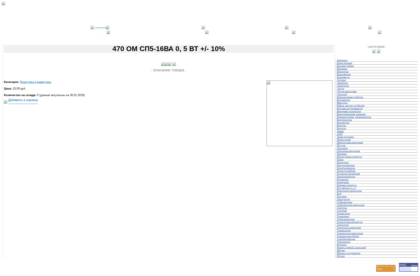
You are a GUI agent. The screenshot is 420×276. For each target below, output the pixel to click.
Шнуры (341, 250)
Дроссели (342, 94)
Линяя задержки (345, 137)
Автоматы (342, 60)
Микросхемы (344, 139)
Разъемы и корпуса (347, 185)
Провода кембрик (346, 171)
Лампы (340, 131)
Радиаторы (342, 179)
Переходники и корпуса (349, 156)
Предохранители (346, 165)
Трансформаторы (346, 239)
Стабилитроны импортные (351, 205)
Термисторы (343, 213)
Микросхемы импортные (350, 142)
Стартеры (342, 208)
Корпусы (341, 128)
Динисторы (343, 86)
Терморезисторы (346, 219)
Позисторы (342, 162)
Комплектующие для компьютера (354, 117)
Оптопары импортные (348, 151)
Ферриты (341, 244)
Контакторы (343, 122)
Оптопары (342, 148)
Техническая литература (350, 222)
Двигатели (342, 83)
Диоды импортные (347, 91)
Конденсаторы (344, 120)
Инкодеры (342, 103)
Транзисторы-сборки (348, 236)
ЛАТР (340, 134)
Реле (339, 193)
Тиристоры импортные (349, 227)
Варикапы (342, 68)
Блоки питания (344, 63)
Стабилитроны (344, 202)
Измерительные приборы (350, 97)
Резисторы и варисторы (35, 82)
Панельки (342, 154)
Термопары (343, 216)
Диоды (340, 88)
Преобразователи (346, 168)
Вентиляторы (344, 74)
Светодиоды (343, 199)
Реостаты (341, 196)
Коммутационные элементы (351, 114)
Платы (340, 159)
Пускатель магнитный (348, 173)
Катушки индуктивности (350, 108)
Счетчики (342, 210)
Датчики (341, 80)
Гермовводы (343, 77)
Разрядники (343, 182)
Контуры (341, 125)
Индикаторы (343, 100)
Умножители (343, 242)
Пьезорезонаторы (346, 176)
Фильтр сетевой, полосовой (351, 247)
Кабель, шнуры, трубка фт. (351, 105)
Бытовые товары (345, 66)
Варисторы (342, 71)
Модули (341, 145)
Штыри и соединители (348, 253)
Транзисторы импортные (350, 233)
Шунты (341, 256)
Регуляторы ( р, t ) (346, 188)
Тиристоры (343, 225)
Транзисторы (344, 230)
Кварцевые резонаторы (349, 111)
